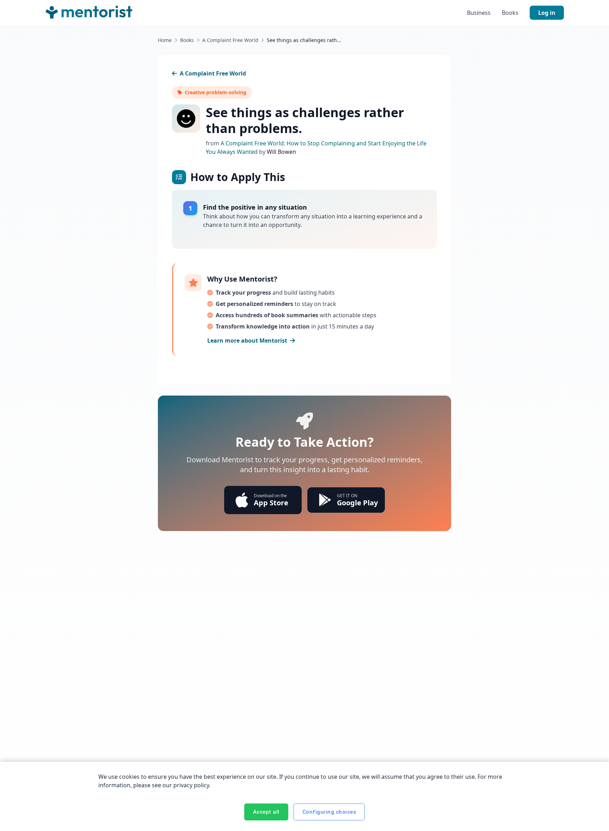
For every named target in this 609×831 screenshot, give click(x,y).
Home (165, 40)
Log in (546, 13)
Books (510, 13)
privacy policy (191, 785)
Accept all (266, 812)
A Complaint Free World (230, 40)
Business (479, 13)
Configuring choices (329, 812)
